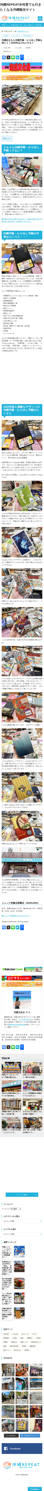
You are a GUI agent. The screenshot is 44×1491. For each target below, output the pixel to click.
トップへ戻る (22, 1195)
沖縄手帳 (28, 47)
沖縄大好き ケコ (23, 31)
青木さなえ (17, 1350)
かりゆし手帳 (6, 47)
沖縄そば (14, 1342)
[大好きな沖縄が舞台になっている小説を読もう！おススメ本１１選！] (11, 1086)
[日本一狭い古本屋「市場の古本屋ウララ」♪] (32, 1123)
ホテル (34, 1334)
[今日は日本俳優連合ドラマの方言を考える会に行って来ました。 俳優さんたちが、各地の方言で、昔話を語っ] (22, 1397)
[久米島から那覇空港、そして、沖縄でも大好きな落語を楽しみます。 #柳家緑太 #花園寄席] (22, 1384)
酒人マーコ (6, 1350)
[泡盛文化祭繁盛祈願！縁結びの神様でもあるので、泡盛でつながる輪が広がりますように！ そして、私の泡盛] (8, 1397)
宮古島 (38, 1338)
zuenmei (6, 1334)
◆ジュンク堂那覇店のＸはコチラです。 (16, 916)
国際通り (29, 1338)
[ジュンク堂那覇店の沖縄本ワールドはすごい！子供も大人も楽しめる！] (32, 1086)
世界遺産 (6, 1338)
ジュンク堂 (18, 47)
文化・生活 (15, 35)
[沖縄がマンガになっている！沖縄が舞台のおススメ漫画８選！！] (11, 1068)
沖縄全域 (5, 35)
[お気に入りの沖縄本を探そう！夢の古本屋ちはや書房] (32, 1068)
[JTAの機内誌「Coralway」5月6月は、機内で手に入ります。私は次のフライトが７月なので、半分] (22, 1411)
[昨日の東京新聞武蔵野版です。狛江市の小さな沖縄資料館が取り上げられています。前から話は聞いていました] (36, 1397)
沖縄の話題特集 (27, 35)
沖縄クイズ (24, 1342)
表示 (9, 138)
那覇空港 (32, 1346)
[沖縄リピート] (16, 18)
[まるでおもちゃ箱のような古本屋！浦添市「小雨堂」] (32, 1104)
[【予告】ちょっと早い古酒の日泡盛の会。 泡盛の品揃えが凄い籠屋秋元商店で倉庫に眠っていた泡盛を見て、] (36, 1370)
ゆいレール (25, 1334)
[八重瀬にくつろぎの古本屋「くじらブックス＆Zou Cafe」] (11, 1123)
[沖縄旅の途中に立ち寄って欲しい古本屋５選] (11, 1104)
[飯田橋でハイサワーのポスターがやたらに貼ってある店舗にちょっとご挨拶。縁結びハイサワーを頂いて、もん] (8, 1425)
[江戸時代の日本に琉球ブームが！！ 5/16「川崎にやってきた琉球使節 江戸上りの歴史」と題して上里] (36, 1425)
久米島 (15, 1338)
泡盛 (4, 1346)
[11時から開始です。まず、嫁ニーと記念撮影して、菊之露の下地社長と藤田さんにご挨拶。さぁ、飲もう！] (22, 1425)
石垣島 (24, 1346)
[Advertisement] (22, 378)
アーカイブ (6, 1209)
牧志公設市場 (14, 1346)
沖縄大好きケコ (7, 51)
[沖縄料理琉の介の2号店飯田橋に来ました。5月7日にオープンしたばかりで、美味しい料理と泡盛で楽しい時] (36, 1411)
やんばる (15, 1334)
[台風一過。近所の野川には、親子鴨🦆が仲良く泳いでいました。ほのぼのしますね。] (8, 1411)
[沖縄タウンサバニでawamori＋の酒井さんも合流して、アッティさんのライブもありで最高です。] (22, 1370)
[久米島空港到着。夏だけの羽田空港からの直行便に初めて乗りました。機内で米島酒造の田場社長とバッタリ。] (36, 1384)
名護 (22, 1338)
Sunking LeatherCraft (17, 1024)
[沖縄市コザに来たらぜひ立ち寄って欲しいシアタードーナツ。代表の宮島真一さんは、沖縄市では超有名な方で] (8, 1384)
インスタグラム (24, 1019)
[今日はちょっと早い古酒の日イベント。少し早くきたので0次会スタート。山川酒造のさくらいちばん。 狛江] (8, 1370)
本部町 (5, 1342)
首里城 (27, 1350)
